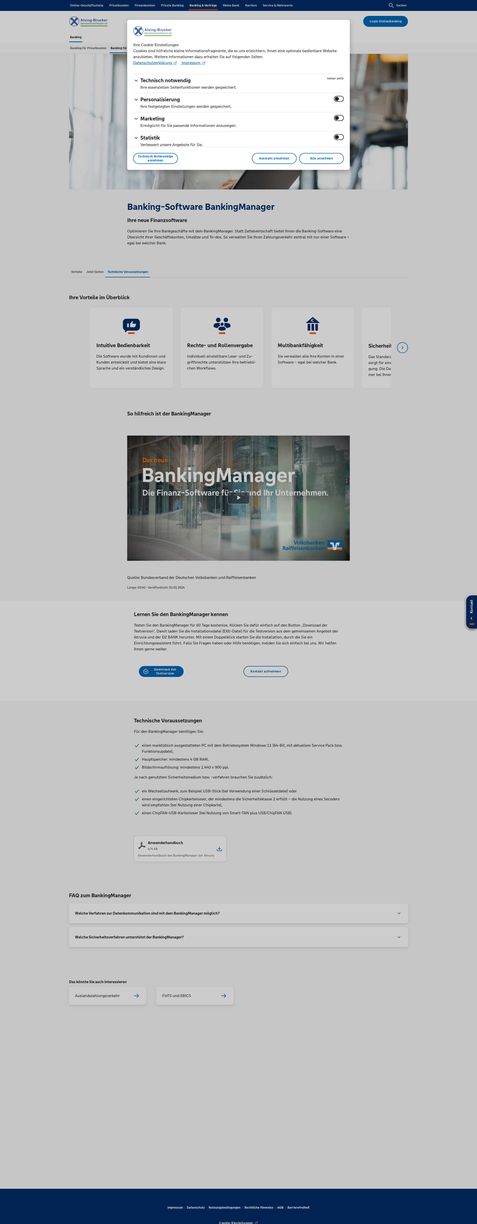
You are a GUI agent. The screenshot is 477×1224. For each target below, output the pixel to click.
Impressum (191, 62)
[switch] (339, 99)
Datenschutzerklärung (153, 62)
